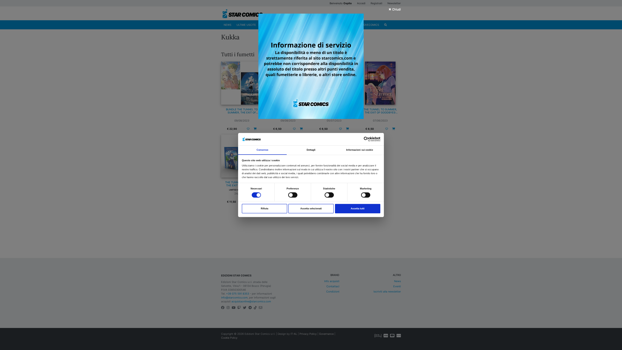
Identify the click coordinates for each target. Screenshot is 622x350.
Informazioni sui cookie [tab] (359, 149)
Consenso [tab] (262, 149)
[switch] (292, 195)
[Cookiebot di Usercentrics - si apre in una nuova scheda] (366, 139)
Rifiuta (264, 208)
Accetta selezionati (311, 208)
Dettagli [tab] (311, 149)
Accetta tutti (357, 208)
